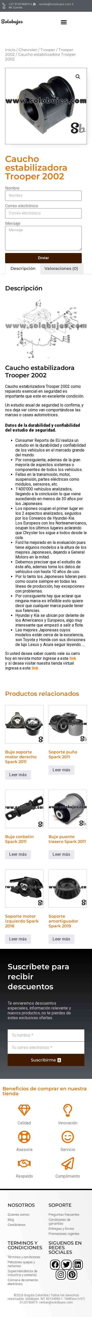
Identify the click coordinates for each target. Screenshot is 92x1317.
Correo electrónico (21, 205)
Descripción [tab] (23, 268)
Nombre (12, 188)
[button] (64, 22)
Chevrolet (28, 50)
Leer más (18, 774)
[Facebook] (55, 1265)
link (73, 658)
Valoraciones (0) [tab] (61, 268)
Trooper (47, 50)
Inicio (10, 50)
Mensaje (12, 223)
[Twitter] (66, 1265)
